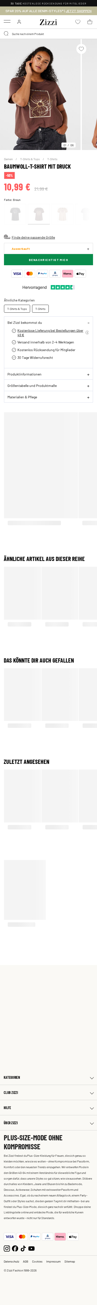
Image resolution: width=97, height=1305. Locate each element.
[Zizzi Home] (48, 21)
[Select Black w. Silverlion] (15, 214)
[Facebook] (15, 1248)
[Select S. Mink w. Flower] (62, 214)
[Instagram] (7, 1248)
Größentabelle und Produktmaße (32, 385)
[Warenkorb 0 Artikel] (90, 22)
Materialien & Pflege (22, 397)
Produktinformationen (24, 374)
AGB (25, 1261)
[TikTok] (23, 1248)
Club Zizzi (11, 1092)
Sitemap (69, 1261)
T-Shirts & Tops (30, 159)
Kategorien (12, 1077)
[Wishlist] (81, 49)
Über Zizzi (11, 1123)
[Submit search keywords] (6, 33)
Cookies (37, 1261)
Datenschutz (11, 1261)
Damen (8, 159)
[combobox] (48, 34)
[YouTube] (31, 1248)
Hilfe (7, 1108)
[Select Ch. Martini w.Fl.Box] (39, 214)
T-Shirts (52, 159)
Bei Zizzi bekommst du (24, 322)
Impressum (53, 1261)
